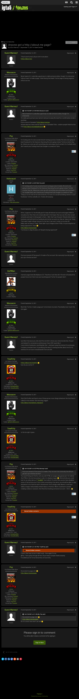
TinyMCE (40, 480)
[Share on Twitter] (2, 659)
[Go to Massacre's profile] (11, 83)
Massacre (11, 72)
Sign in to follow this (8, 42)
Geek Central (39, 47)
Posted (28, 53)
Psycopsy (14, 167)
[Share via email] (17, 659)
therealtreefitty (15, 388)
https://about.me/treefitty (29, 362)
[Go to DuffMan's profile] (11, 281)
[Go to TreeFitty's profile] (11, 369)
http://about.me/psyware (29, 228)
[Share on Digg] (8, 659)
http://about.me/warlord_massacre (32, 402)
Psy (11, 136)
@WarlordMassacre (13, 100)
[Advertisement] (24, 26)
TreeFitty (11, 359)
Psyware (13, 163)
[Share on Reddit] (14, 659)
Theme (39, 694)
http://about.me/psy (43, 122)
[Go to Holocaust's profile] (11, 189)
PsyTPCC (13, 170)
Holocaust (11, 179)
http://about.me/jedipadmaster (33, 126)
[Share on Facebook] (5, 659)
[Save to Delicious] (11, 659)
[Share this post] (75, 53)
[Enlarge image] (44, 126)
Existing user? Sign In (70, 6)
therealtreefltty (14, 386)
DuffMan (11, 271)
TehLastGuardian (14, 202)
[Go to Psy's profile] (11, 146)
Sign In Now (39, 642)
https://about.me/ (26, 59)
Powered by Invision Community (39, 696)
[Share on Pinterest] (20, 659)
